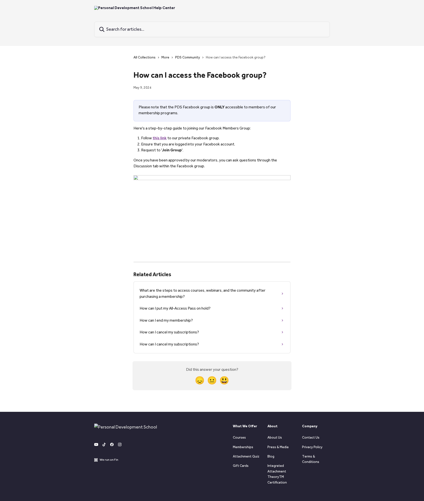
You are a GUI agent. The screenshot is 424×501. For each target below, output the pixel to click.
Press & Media (278, 447)
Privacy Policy (312, 447)
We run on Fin (109, 459)
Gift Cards (241, 466)
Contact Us (310, 437)
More (165, 57)
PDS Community (187, 57)
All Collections (144, 57)
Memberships (243, 447)
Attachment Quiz (246, 456)
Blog (270, 456)
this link (160, 138)
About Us (274, 437)
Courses (239, 437)
